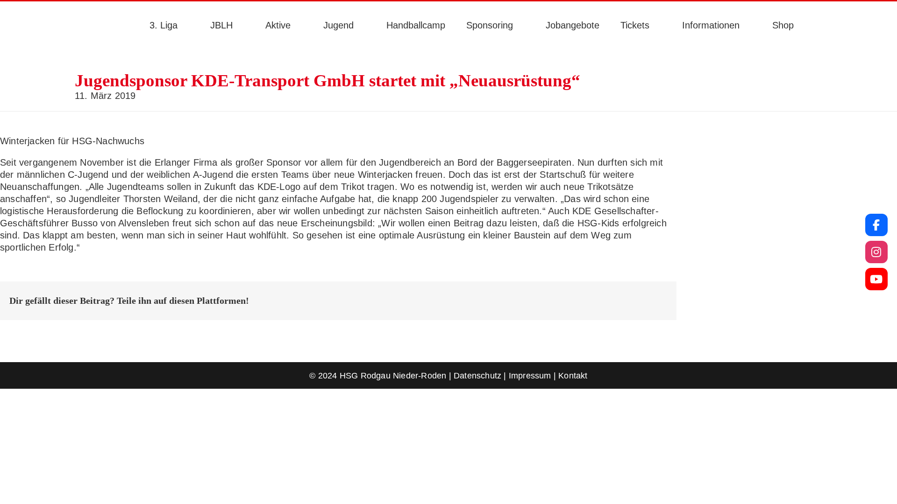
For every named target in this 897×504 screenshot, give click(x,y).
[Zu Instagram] (876, 252)
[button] (818, 25)
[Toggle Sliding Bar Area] (8, 8)
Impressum (530, 375)
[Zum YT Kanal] (876, 279)
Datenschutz (477, 375)
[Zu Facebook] (876, 225)
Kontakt (572, 375)
